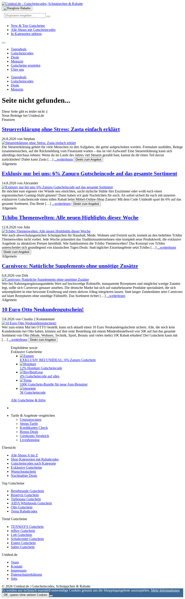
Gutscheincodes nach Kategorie (33, 463)
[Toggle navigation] (3, 42)
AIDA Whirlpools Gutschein (31, 503)
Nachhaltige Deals (24, 475)
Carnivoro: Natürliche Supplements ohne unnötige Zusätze (70, 266)
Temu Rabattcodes (24, 511)
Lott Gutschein (21, 535)
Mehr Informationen (165, 590)
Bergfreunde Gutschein (27, 491)
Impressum (18, 570)
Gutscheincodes (22, 53)
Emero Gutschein (23, 543)
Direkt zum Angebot (88, 159)
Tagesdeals (18, 49)
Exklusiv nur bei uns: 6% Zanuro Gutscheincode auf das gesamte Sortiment (89, 173)
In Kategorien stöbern (26, 34)
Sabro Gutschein (23, 547)
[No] (51, 596)
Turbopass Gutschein (26, 499)
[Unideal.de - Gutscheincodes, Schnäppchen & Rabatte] (42, 4)
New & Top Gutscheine (28, 26)
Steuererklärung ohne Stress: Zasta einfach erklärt (61, 129)
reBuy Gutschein (23, 531)
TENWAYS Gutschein (27, 527)
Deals (15, 57)
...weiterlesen (63, 159)
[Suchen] (48, 16)
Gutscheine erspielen (25, 65)
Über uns (17, 69)
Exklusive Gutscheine (26, 467)
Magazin (17, 61)
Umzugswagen (30, 419)
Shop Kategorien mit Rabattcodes (35, 459)
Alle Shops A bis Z (24, 455)
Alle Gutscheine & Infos (28, 400)
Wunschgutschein (23, 471)
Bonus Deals (29, 432)
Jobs (14, 578)
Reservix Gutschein (25, 495)
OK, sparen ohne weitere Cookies (25, 595)
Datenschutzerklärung (26, 574)
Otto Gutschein (21, 507)
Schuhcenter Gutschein (27, 539)
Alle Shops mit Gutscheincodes (33, 30)
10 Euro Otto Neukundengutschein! (43, 309)
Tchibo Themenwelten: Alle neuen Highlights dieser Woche (70, 217)
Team (15, 562)
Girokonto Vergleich (34, 436)
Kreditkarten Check (34, 428)
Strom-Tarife (29, 424)
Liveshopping (29, 440)
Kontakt (16, 566)
